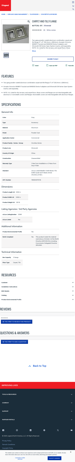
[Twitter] (58, 430)
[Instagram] (17, 430)
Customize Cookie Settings (20, 458)
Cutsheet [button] (4, 282)
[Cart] (73, 6)
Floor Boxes (34, 14)
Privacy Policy (6, 441)
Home (3, 14)
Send (36, 65)
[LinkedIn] (30, 430)
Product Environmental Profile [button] (11, 299)
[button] (28, 21)
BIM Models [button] (5, 291)
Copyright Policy (7, 448)
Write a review (51, 30)
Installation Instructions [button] (9, 287)
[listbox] (15, 34)
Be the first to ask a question (14, 342)
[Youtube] (71, 430)
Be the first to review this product (17, 322)
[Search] (73, 9)
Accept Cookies (54, 458)
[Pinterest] (44, 430)
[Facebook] (3, 430)
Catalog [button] (3, 295)
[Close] (70, 452)
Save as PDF (53, 65)
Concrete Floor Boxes (49, 14)
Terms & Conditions (8, 444)
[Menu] (73, 2)
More (34, 51)
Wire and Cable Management (18, 14)
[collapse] (71, 394)
